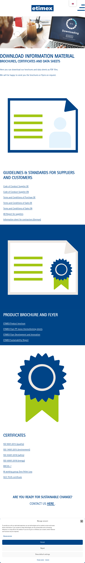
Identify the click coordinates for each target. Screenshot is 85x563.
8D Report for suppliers (13, 214)
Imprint (47, 560)
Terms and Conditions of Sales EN (17, 208)
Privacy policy (40, 560)
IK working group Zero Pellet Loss (17, 472)
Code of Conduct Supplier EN (16, 192)
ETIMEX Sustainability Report (16, 340)
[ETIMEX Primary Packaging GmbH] (42, 8)
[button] (82, 521)
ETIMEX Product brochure (14, 324)
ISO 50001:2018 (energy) (14, 461)
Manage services (7, 536)
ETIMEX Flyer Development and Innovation (21, 335)
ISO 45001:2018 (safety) (13, 455)
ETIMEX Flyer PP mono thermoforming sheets (22, 329)
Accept (42, 542)
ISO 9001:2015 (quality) (13, 444)
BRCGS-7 (7, 466)
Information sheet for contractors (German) (22, 220)
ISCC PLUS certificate (12, 477)
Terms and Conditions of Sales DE (17, 203)
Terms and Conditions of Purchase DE (19, 197)
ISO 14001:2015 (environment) (16, 450)
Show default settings (42, 554)
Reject (43, 548)
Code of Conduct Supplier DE (16, 186)
